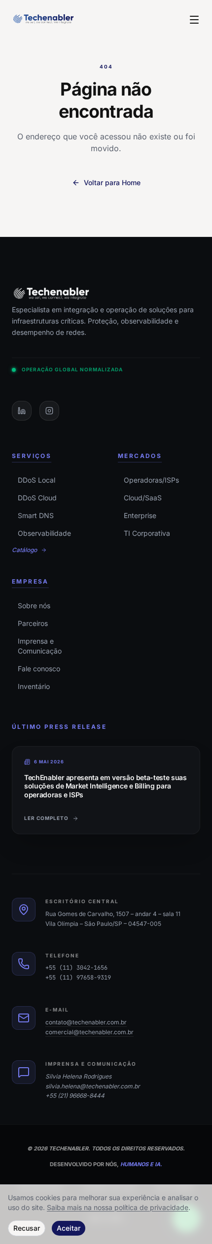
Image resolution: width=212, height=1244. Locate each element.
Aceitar (68, 1228)
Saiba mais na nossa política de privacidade (117, 1207)
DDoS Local (36, 480)
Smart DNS (36, 515)
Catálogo (24, 550)
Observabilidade (44, 533)
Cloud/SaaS (143, 497)
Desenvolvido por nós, (106, 1164)
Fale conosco (39, 668)
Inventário (34, 686)
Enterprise (140, 515)
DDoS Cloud (37, 497)
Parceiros (33, 623)
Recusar (26, 1228)
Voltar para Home (112, 182)
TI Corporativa (147, 533)
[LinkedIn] (22, 411)
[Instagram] (49, 411)
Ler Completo (46, 818)
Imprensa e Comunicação (40, 646)
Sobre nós (34, 605)
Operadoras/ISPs (151, 480)
